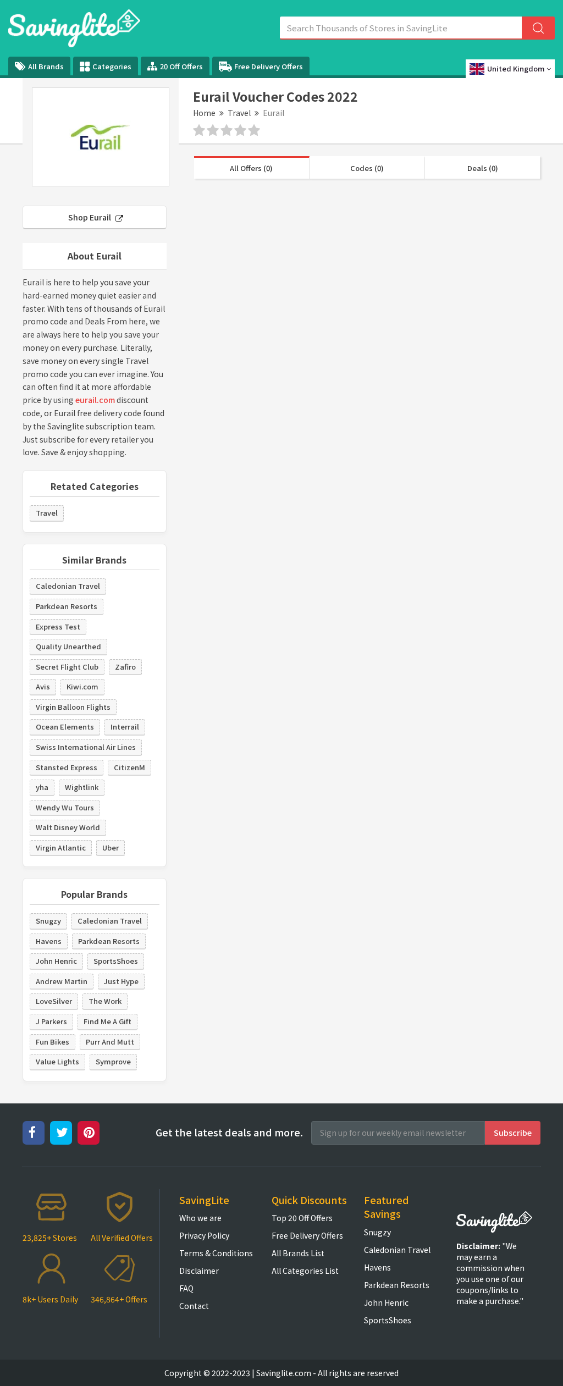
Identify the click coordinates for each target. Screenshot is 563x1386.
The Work (105, 1001)
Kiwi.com (82, 686)
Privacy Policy (204, 1235)
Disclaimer (199, 1270)
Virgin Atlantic (61, 847)
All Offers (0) (251, 168)
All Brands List (298, 1252)
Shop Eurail (90, 217)
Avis (43, 686)
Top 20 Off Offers (302, 1217)
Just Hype (121, 981)
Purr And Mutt (110, 1041)
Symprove (113, 1061)
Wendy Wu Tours (65, 807)
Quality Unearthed (68, 646)
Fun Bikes (52, 1041)
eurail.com (95, 399)
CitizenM (129, 767)
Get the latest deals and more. (229, 1132)
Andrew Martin (61, 981)
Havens (49, 941)
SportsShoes (115, 961)
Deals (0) (482, 168)
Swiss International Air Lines (86, 747)
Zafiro (125, 666)
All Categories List (305, 1270)
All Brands (46, 66)
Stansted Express (66, 767)
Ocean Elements (65, 726)
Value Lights (57, 1061)
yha (42, 787)
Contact (194, 1305)
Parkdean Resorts (66, 606)
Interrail (125, 726)
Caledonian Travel (68, 586)
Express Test (58, 626)
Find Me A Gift (107, 1021)
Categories (111, 66)
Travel (239, 112)
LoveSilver (54, 1001)
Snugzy (48, 920)
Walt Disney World (68, 827)
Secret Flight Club (67, 666)
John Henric (56, 961)
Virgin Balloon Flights (73, 707)
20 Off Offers (181, 66)
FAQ (186, 1288)
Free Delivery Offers (268, 66)
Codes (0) (367, 168)
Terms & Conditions (216, 1252)
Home (204, 112)
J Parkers (51, 1021)
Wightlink (81, 787)
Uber (110, 847)
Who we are (200, 1217)
